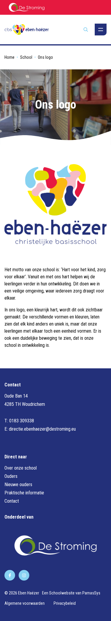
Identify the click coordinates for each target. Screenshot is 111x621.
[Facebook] (9, 575)
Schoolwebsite (62, 593)
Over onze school (20, 468)
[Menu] (101, 29)
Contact (11, 501)
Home (9, 57)
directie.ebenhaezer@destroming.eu (42, 429)
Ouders (10, 476)
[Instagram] (24, 575)
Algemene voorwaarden (24, 603)
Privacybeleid (65, 603)
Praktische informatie (24, 493)
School (26, 57)
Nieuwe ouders (18, 484)
